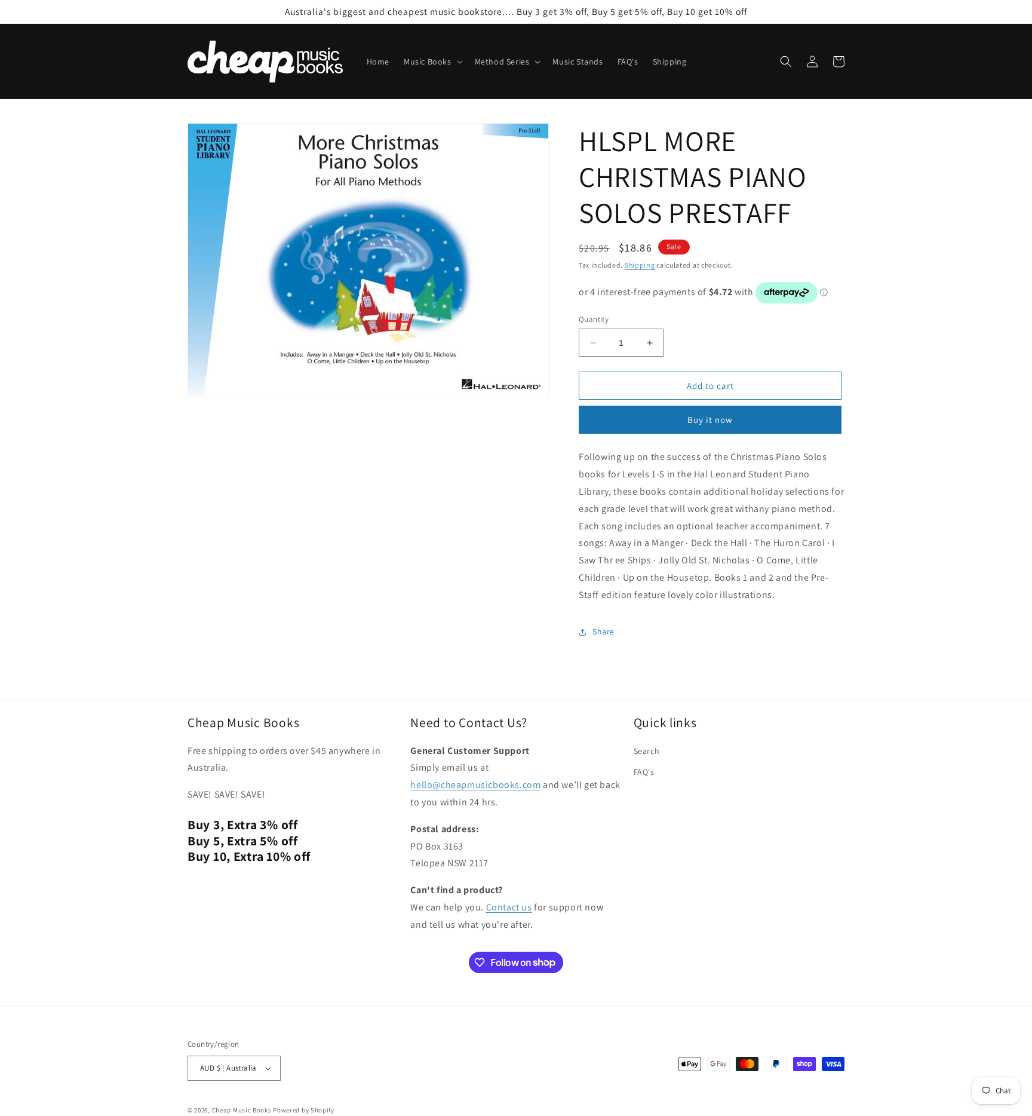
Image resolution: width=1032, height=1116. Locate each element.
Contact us (509, 907)
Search (647, 751)
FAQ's (644, 772)
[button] (432, 61)
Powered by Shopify (303, 1110)
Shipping (640, 264)
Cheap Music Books (242, 1110)
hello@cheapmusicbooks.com (475, 784)
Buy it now (710, 419)
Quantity (594, 319)
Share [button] (603, 631)
